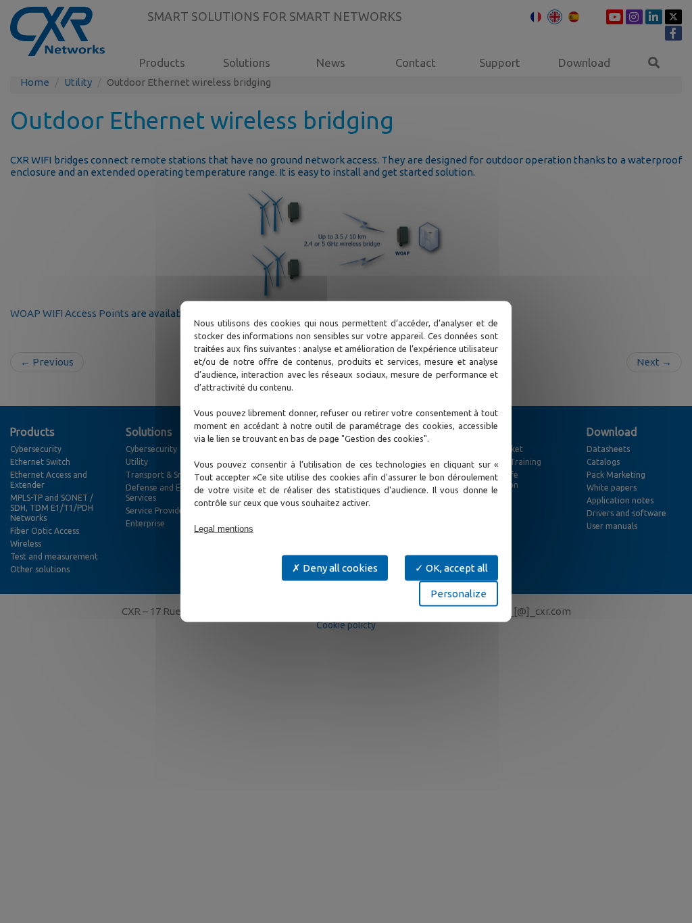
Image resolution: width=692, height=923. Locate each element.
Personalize (458, 593)
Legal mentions (223, 529)
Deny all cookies (339, 568)
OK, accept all (456, 568)
